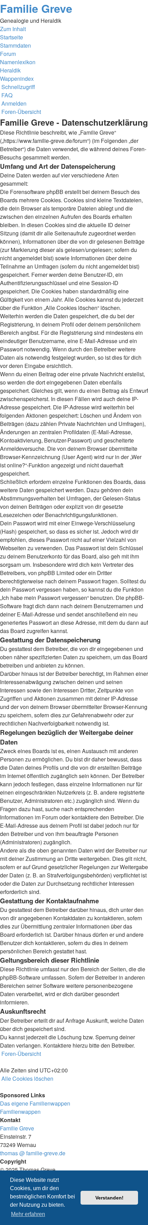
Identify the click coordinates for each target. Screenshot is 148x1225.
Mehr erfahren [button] (28, 1214)
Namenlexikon (17, 62)
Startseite (11, 37)
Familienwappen (20, 1112)
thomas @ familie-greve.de (32, 1153)
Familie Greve (36, 8)
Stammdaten (15, 45)
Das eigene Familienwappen (35, 1103)
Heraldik (10, 70)
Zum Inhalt (13, 29)
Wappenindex (17, 78)
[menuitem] (6, 95)
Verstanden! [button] (109, 1197)
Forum (8, 54)
